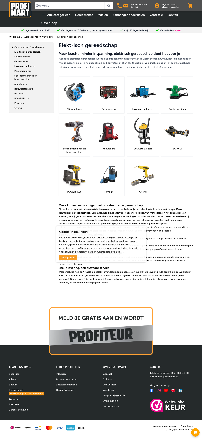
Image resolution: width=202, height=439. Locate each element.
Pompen (108, 191)
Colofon (107, 379)
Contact (107, 374)
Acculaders (109, 148)
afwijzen (69, 251)
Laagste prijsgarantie (114, 395)
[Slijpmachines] (74, 92)
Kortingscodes (111, 406)
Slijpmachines (74, 109)
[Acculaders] (108, 131)
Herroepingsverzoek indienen (26, 393)
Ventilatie (156, 15)
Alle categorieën (58, 15)
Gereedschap (84, 15)
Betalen (13, 384)
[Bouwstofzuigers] (142, 131)
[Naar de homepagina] (20, 9)
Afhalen (13, 379)
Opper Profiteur (65, 390)
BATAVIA (177, 148)
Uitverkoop (49, 23)
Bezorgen (14, 374)
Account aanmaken (66, 379)
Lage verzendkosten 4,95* (37, 30)
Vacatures (108, 390)
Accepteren (68, 257)
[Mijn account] (157, 6)
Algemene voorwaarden (164, 426)
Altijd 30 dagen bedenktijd (136, 30)
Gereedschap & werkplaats (38, 37)
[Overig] (142, 175)
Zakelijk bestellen (18, 409)
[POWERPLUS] (74, 175)
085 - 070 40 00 (180, 373)
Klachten (14, 404)
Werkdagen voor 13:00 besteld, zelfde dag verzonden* (87, 30)
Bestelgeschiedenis (66, 384)
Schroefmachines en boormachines (74, 150)
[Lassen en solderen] (142, 92)
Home (16, 37)
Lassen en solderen (142, 109)
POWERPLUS (74, 191)
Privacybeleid (186, 426)
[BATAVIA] (177, 131)
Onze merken (110, 400)
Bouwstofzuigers (143, 148)
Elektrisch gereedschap (70, 37)
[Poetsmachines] (177, 92)
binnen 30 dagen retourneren (111, 279)
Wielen (103, 15)
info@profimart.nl (168, 376)
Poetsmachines (177, 109)
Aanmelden (175, 7)
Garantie (13, 399)
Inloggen (165, 7)
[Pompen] (108, 175)
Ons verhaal (109, 384)
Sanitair (173, 15)
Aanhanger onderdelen (129, 15)
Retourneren (26, 392)
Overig (143, 191)
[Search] (109, 5)
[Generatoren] (108, 92)
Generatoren (109, 109)
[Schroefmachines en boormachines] (74, 131)
